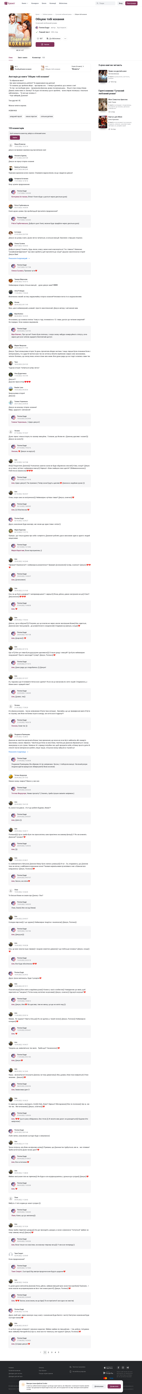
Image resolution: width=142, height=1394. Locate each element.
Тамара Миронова (20, 279)
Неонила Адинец (20, 155)
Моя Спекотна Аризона (117, 100)
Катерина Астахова (21, 178)
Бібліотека (63, 3)
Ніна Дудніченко (20, 373)
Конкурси (35, 3)
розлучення (119, 76)
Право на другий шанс (117, 71)
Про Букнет (43, 1370)
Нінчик (16, 302)
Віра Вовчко (18, 314)
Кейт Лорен (112, 102)
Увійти (15, 137)
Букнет (38, 14)
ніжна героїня (31, 116)
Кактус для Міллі (115, 117)
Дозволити (114, 1386)
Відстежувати (61, 27)
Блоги (44, 3)
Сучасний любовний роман (63, 14)
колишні (111, 78)
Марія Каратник (20, 530)
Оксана (17, 431)
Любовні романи (47, 14)
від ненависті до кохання (123, 122)
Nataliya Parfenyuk (20, 167)
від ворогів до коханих (115, 107)
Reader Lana (18, 387)
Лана (16, 890)
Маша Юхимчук (19, 144)
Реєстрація (131, 3)
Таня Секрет (18, 1253)
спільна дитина (47, 116)
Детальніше (98, 1386)
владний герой (16, 116)
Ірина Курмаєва (113, 119)
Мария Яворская (20, 345)
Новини (11, 1367)
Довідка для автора (15, 1376)
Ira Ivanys (17, 232)
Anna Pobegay (19, 291)
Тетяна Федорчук (20, 775)
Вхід (120, 3)
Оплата (41, 1367)
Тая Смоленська (113, 74)
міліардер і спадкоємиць (123, 105)
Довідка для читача (15, 1373)
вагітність (126, 76)
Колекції (53, 3)
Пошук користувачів (46, 1373)
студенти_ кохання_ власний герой (119, 124)
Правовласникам (14, 1370)
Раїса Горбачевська (21, 205)
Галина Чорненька (21, 401)
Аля (15, 460)
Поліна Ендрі (44, 28)
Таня (16, 362)
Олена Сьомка (19, 243)
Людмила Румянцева (22, 734)
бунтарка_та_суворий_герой (117, 126)
